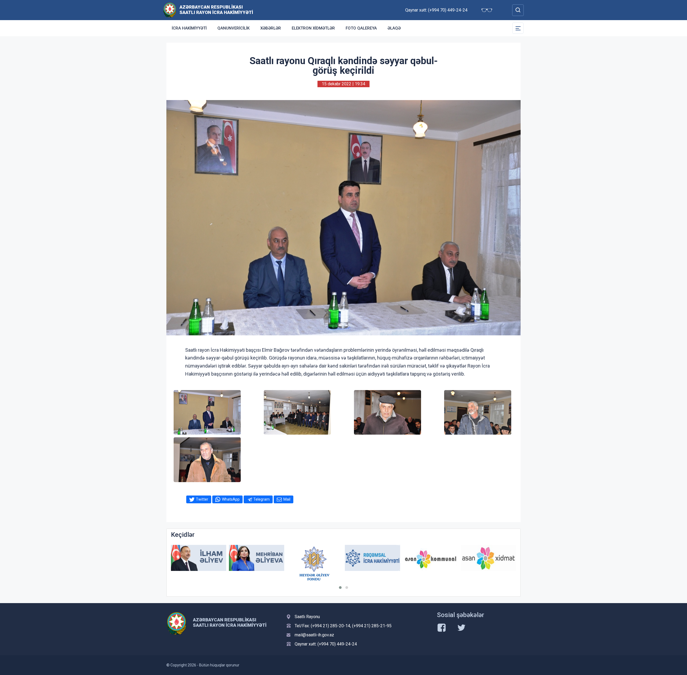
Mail (286, 499)
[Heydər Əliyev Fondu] (314, 563)
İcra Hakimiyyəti (189, 28)
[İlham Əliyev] (198, 558)
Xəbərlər (270, 28)
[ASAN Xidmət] (488, 558)
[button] (340, 587)
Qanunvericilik (233, 28)
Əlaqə (394, 28)
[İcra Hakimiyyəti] (169, 9)
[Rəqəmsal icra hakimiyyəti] (372, 558)
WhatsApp (231, 499)
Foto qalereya (361, 28)
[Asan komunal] (430, 558)
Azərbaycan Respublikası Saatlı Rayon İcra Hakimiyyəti (216, 9)
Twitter (202, 499)
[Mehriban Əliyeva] (256, 558)
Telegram (261, 499)
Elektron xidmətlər (313, 28)
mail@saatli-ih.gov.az (314, 634)
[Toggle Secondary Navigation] (518, 28)
